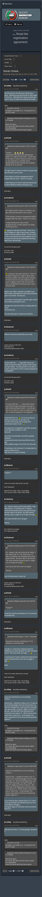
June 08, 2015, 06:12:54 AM (11, 330)
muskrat (10, 198)
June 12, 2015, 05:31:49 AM (11, 631)
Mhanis (9, 465)
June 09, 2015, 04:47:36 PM (11, 468)
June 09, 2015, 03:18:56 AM (11, 392)
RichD (8, 138)
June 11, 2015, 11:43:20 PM (11, 596)
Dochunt (10, 327)
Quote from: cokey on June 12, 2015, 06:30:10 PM (21, 766)
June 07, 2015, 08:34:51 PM (11, 201)
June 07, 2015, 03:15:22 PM (11, 141)
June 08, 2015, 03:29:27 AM (11, 262)
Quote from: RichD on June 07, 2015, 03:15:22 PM (21, 206)
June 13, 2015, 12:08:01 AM (11, 761)
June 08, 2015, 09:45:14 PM (11, 358)
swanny (9, 499)
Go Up (5, 871)
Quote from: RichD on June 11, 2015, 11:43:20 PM (21, 637)
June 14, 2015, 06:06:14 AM (11, 825)
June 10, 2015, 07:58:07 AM (11, 541)
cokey (8, 85)
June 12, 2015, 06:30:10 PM (11, 693)
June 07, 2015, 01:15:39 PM (11, 89)
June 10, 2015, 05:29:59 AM (11, 502)
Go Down (6, 79)
